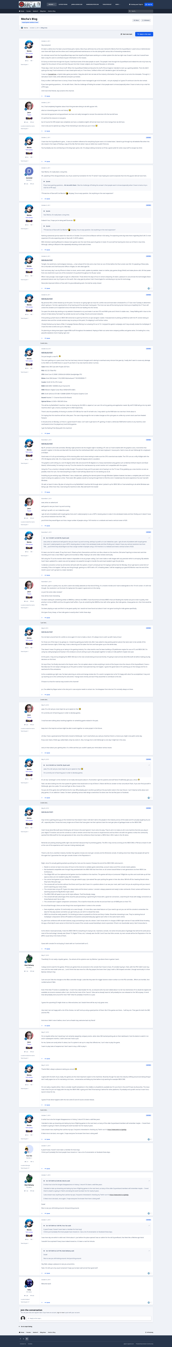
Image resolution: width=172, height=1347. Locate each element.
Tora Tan (29, 1156)
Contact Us (23, 1344)
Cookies (30, 1344)
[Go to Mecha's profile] (22, 28)
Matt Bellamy (29, 965)
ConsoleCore (52, 74)
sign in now (60, 1312)
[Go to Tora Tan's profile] (29, 1149)
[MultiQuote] (42, 96)
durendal (29, 178)
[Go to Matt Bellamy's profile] (29, 958)
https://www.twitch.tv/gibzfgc (116, 1130)
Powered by (144, 1344)
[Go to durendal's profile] (29, 171)
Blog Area (44, 28)
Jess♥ (29, 112)
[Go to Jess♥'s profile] (29, 106)
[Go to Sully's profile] (29, 1283)
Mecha (26, 28)
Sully (29, 1290)
